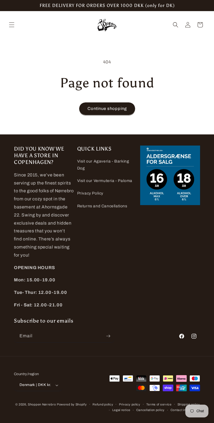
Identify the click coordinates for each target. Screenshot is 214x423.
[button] (12, 25)
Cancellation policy (150, 410)
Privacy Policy (90, 193)
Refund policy (103, 404)
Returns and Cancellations (102, 206)
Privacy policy (129, 404)
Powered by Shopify (72, 404)
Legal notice (121, 410)
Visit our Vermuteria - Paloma (104, 181)
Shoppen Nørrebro (42, 404)
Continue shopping (107, 108)
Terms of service (159, 404)
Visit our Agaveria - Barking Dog (103, 164)
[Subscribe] (108, 336)
